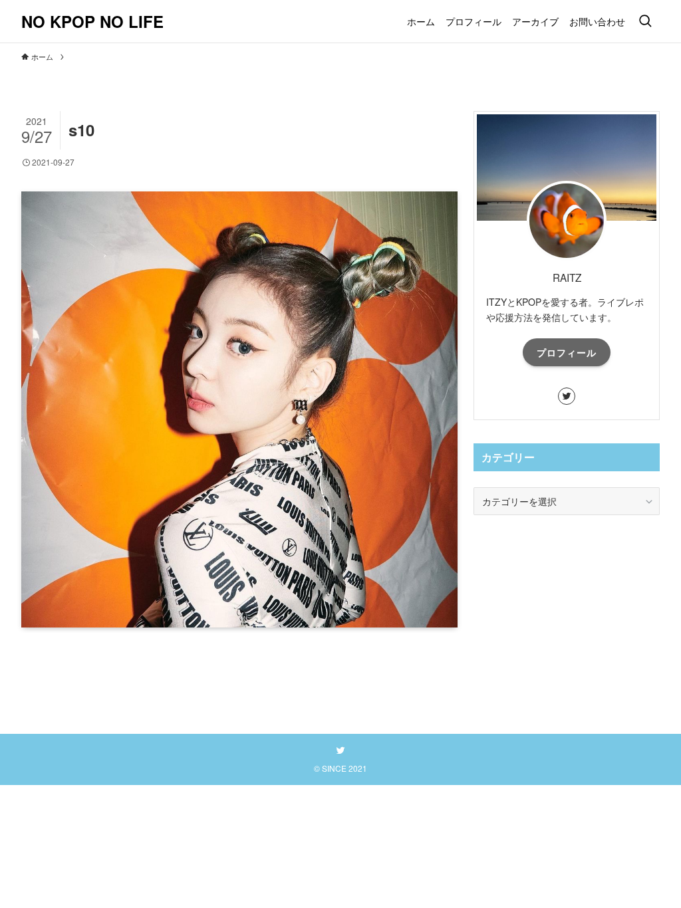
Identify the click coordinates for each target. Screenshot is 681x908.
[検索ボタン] (645, 21)
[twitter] (566, 396)
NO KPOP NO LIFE (92, 21)
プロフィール (567, 352)
